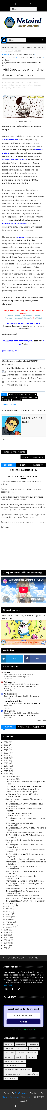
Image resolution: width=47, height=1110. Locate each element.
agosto (9, 909)
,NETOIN (13, 88)
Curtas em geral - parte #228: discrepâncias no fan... (25, 850)
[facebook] (31, 4)
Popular (23, 727)
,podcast (21, 88)
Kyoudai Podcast (26, 1053)
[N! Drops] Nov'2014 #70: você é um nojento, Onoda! (22, 892)
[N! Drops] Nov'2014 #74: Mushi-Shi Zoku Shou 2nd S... (24, 846)
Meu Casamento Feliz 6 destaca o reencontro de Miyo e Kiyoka (18, 675)
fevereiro (10, 924)
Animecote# (30, 394)
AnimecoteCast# (9, 397)
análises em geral (15, 1061)
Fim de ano (10, 1078)
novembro (11, 779)
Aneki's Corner (16, 54)
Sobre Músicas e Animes (17, 1070)
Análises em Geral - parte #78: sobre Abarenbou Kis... (21, 795)
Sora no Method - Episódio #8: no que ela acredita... (24, 800)
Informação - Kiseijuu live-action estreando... (25, 786)
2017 (6, 766)
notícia (34, 1048)
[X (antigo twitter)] (26, 3)
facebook (38, 465)
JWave (7, 672)
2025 (6, 745)
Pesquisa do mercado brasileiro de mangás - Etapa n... (25, 819)
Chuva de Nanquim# (28, 397)
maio (8, 916)
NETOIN (39, 57)
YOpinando (9, 711)
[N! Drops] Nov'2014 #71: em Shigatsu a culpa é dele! (23, 884)
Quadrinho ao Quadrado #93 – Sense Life (21, 696)
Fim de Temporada (15, 1066)
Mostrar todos (41, 720)
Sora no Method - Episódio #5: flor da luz (23, 898)
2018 (6, 763)
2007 (6, 945)
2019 (6, 761)
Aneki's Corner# (16, 394)
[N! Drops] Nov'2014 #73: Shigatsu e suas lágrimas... (24, 855)
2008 (6, 943)
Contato (34, 958)
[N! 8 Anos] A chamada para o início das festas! (23, 809)
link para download (11, 326)
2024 (6, 747)
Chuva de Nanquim (26, 57)
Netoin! (29, 1097)
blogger (8, 465)
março (9, 922)
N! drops (22, 1048)
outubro (10, 903)
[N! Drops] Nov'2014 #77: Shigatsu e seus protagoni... (24, 805)
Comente (38, 727)
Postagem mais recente (14, 452)
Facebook (37, 341)
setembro (11, 906)
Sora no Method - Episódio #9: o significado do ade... (25, 782)
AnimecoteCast (9, 57)
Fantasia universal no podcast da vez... (22, 896)
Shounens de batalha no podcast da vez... (24, 832)
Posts (8, 727)
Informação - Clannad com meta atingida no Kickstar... (25, 863)
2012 (6, 932)
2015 (6, 771)
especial (9, 1053)
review (31, 1057)
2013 (6, 930)
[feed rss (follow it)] (15, 4)
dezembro (11, 776)
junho (9, 914)
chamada (33, 1044)
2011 (6, 935)
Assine (23, 1022)
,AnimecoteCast (26, 85)
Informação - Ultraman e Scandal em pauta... (25, 859)
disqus (23, 465)
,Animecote (14, 85)
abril (8, 919)
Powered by (17, 1030)
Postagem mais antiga (32, 457)
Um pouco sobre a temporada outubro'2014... (19, 824)
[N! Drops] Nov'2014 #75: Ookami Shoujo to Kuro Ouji (25, 836)
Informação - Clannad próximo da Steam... (24, 881)
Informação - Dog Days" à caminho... (22, 789)
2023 (6, 750)
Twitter (25, 344)
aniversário (31, 1074)
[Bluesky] (21, 1105)
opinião (20, 1044)
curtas (9, 1057)
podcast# (17, 400)
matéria (20, 1057)
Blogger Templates (10, 1097)
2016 (6, 768)
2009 (6, 940)
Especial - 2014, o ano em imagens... (21, 792)
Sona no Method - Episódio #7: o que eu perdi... (23, 841)
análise (9, 1044)
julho (8, 911)
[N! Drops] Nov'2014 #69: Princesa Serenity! (25, 901)
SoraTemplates (21, 1093)
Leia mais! (8, 985)
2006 (6, 948)
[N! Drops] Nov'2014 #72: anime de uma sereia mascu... (23, 867)
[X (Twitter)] (18, 989)
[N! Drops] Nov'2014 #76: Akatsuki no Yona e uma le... (25, 829)
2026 (6, 742)
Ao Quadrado (10, 694)
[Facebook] (12, 989)
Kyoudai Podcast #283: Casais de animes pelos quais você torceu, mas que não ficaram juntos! (21, 686)
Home (5, 54)
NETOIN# (6, 400)
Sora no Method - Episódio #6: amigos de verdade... (24, 872)
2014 (6, 774)
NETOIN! (38, 318)
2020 (6, 758)
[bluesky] (21, 3)
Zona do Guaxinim (13, 701)
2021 (6, 755)
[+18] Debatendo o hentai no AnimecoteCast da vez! (18, 814)
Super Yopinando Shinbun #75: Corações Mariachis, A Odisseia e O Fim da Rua (21, 714)
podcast (5, 60)
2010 (6, 938)
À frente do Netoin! (14, 958)
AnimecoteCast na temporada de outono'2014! (20, 877)
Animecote (29, 54)
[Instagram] (6, 989)
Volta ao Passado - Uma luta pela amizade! (24, 888)
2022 (6, 753)
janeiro (9, 927)
